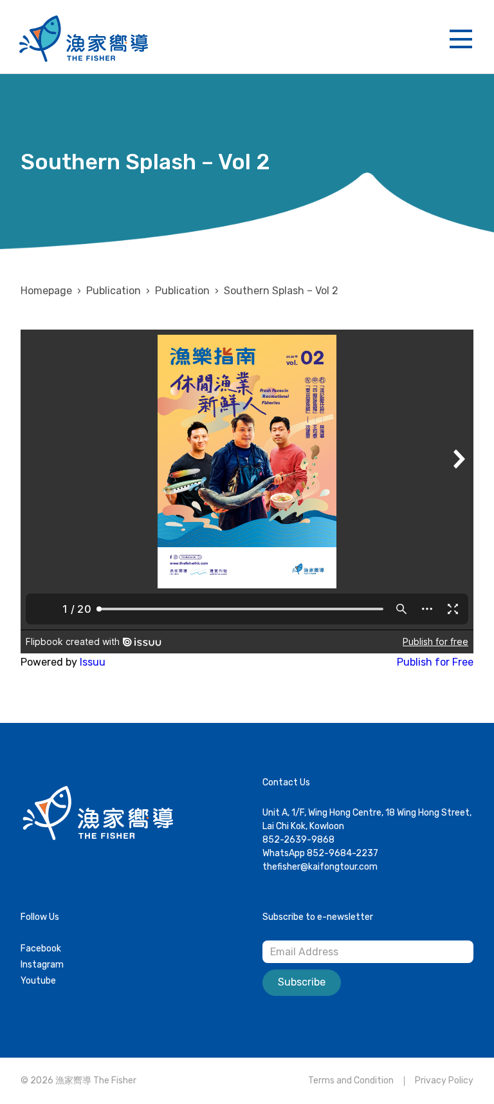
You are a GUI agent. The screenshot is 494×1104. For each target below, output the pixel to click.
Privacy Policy (444, 1080)
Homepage (46, 291)
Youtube (38, 980)
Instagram (42, 964)
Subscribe (301, 982)
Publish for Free (435, 662)
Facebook (41, 948)
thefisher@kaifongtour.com (320, 866)
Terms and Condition (351, 1080)
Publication (182, 291)
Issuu (92, 662)
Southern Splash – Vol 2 (281, 291)
